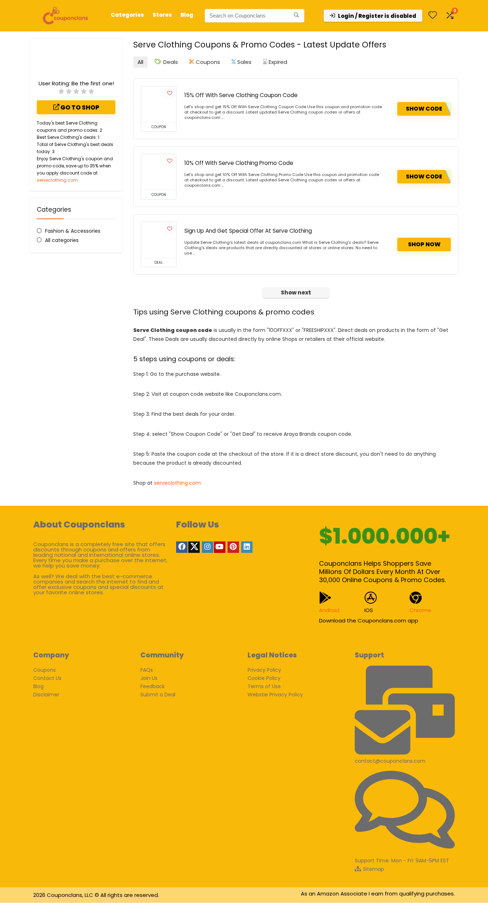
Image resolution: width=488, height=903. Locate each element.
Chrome (420, 610)
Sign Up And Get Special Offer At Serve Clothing (248, 230)
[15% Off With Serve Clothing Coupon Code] (158, 104)
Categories (127, 15)
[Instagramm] (207, 547)
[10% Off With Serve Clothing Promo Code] (158, 172)
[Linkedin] (247, 547)
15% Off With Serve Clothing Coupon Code (241, 95)
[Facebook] (182, 547)
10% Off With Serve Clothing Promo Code (238, 163)
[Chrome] (415, 597)
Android (329, 610)
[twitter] (194, 547)
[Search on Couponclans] (296, 15)
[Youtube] (219, 547)
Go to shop (79, 107)
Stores (162, 15)
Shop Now (424, 244)
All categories (62, 240)
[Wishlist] (432, 15)
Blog (186, 15)
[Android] (325, 597)
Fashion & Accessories (72, 230)
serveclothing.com (57, 180)
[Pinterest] (233, 547)
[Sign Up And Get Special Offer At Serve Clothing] (158, 240)
